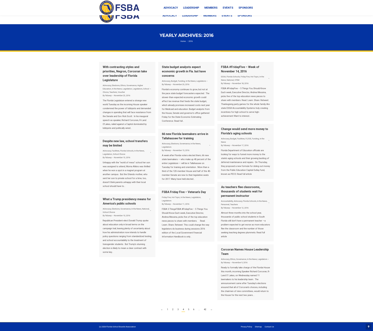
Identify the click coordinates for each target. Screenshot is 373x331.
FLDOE (248, 139)
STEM (237, 80)
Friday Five (245, 77)
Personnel (225, 204)
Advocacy (107, 85)
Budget (174, 81)
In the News (117, 89)
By (107, 95)
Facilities (241, 139)
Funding (181, 81)
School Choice (119, 154)
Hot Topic (254, 77)
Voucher (121, 92)
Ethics (123, 85)
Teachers (113, 92)
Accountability (227, 201)
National (230, 80)
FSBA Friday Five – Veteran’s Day (184, 192)
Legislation (127, 89)
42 (205, 309)
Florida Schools (233, 77)
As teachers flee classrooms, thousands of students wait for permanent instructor (241, 191)
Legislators (137, 89)
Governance (131, 85)
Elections (116, 85)
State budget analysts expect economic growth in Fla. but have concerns (184, 71)
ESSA (223, 77)
